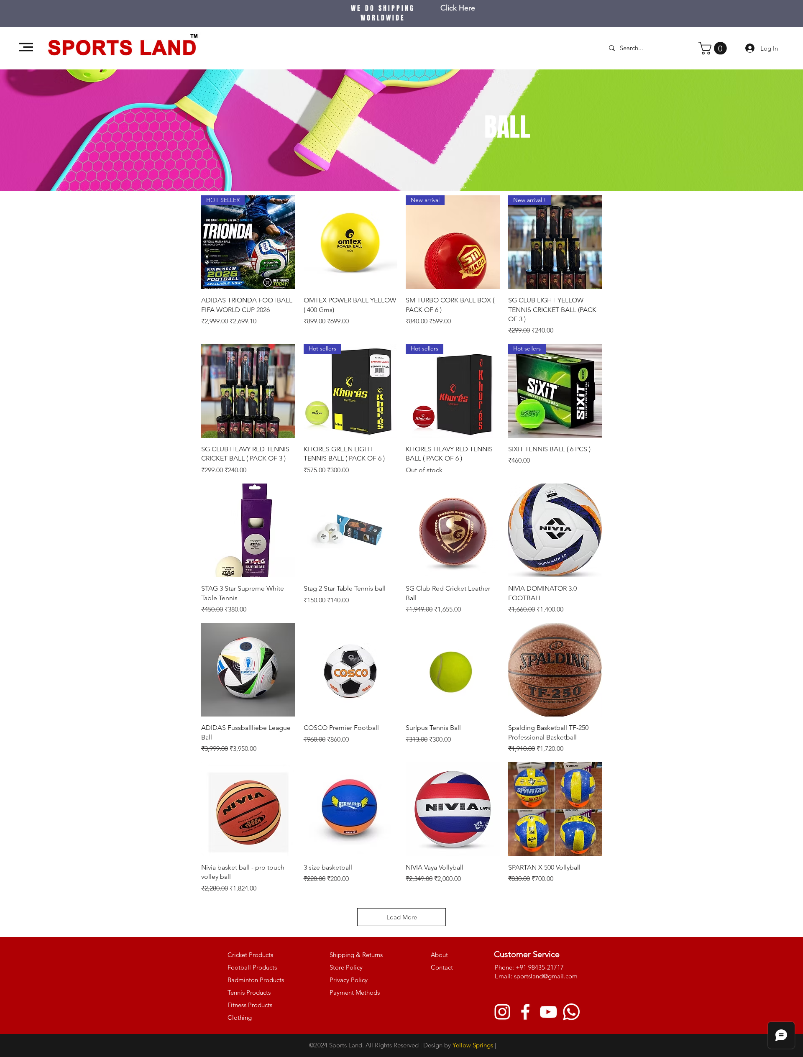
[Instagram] (502, 1011)
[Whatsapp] (571, 1011)
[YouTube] (548, 1011)
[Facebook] (525, 1011)
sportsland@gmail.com (546, 976)
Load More (401, 917)
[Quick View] (351, 242)
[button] (26, 47)
